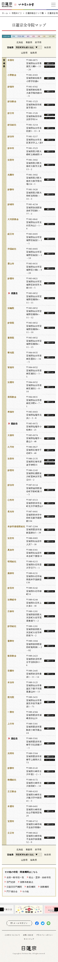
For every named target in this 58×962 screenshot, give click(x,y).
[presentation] (2, 909)
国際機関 (44, 887)
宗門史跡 (11, 882)
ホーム (5, 13)
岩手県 (38, 42)
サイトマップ (29, 939)
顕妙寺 (14, 423)
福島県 (33, 53)
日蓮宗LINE (48, 923)
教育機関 (31, 887)
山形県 (24, 53)
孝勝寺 (14, 293)
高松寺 (14, 738)
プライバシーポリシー (44, 935)
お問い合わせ (28, 935)
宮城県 (10, 47)
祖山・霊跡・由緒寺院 (40, 877)
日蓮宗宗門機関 (14, 887)
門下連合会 (12, 891)
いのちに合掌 (26, 4)
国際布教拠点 (26, 882)
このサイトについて (12, 935)
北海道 (19, 42)
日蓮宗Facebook (37, 923)
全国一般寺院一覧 (15, 877)
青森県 (29, 42)
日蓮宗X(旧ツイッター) (42, 923)
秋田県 (47, 47)
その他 (25, 891)
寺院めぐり (17, 13)
